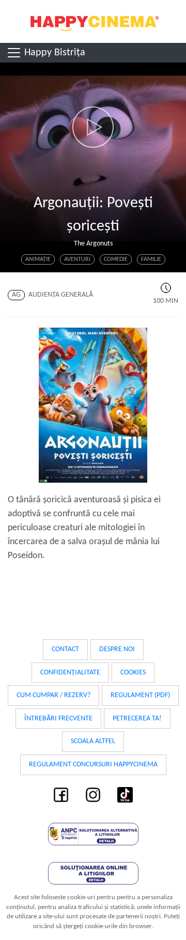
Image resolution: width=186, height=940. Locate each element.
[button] (93, 127)
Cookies (133, 672)
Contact (65, 649)
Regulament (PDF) (140, 695)
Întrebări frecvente (58, 718)
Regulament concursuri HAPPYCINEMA (93, 764)
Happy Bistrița (53, 53)
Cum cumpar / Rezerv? (53, 695)
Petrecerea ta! (137, 718)
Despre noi (117, 649)
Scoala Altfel (93, 741)
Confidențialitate (70, 672)
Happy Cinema (93, 21)
